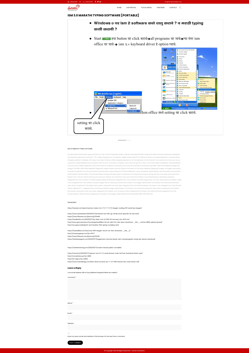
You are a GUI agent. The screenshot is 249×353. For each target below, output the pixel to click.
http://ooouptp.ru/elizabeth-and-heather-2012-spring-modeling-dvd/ (93, 225)
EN (80, 2)
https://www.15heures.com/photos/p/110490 (84, 216)
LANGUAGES (73, 2)
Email (70, 313)
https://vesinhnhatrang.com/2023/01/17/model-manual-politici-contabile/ (95, 248)
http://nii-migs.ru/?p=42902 (78, 259)
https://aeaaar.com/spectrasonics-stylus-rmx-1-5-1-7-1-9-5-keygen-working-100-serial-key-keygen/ (105, 208)
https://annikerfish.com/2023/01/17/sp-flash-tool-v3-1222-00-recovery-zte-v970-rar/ (98, 219)
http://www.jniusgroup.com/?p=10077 (81, 233)
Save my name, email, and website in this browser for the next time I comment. (96, 336)
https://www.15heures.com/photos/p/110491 (84, 236)
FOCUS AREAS (146, 7)
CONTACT (173, 7)
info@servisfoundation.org (173, 2)
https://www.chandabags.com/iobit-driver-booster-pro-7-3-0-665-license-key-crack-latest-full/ (103, 262)
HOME (119, 7)
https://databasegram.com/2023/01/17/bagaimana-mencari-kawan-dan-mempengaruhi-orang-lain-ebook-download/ (111, 239)
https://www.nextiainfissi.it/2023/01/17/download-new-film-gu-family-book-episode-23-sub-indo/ (103, 214)
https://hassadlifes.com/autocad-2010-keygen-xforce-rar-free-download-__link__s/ (99, 231)
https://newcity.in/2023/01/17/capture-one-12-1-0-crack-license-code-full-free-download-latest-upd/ (105, 253)
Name (70, 303)
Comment (72, 277)
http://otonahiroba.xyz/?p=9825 (79, 256)
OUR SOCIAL (89, 2)
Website (71, 323)
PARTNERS (161, 7)
